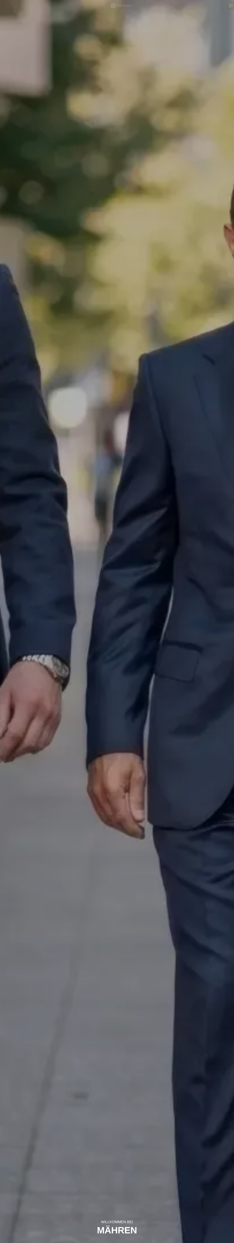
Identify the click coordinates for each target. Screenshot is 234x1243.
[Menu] (231, 5)
